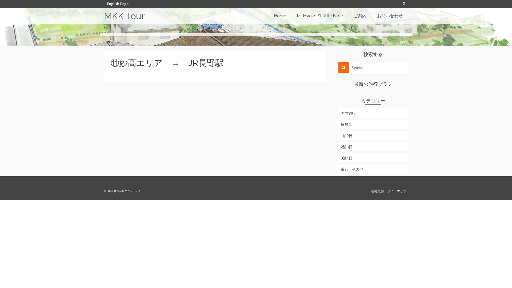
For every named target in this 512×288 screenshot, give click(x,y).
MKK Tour (124, 16)
